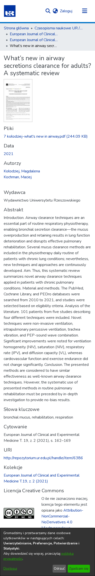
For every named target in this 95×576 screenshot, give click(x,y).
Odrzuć (59, 568)
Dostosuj (10, 568)
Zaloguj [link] (66, 11)
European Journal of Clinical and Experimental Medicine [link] (34, 34)
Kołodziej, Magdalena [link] (22, 171)
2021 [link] (8, 153)
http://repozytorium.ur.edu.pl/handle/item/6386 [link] (43, 458)
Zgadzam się (78, 568)
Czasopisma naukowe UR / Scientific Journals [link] (59, 28)
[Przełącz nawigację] (84, 11)
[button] (10, 11)
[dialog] (47, 552)
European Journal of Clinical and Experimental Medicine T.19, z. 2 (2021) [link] (34, 40)
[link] (46, 136)
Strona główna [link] (16, 28)
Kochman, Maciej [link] (18, 177)
